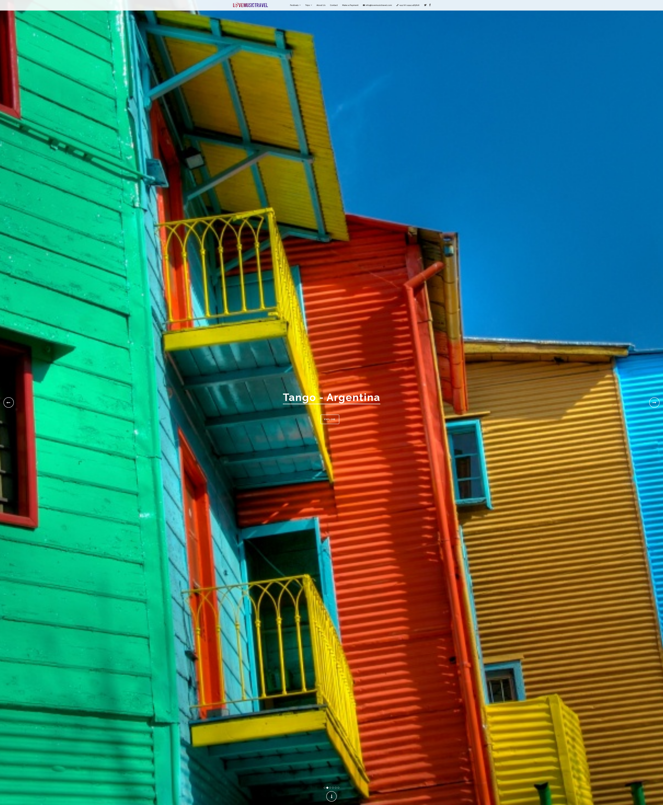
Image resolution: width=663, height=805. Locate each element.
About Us (320, 5)
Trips (307, 5)
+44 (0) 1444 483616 (409, 5)
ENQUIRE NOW (330, 419)
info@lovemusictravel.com (379, 5)
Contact (334, 5)
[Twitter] (425, 5)
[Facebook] (430, 5)
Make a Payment (350, 5)
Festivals (294, 5)
